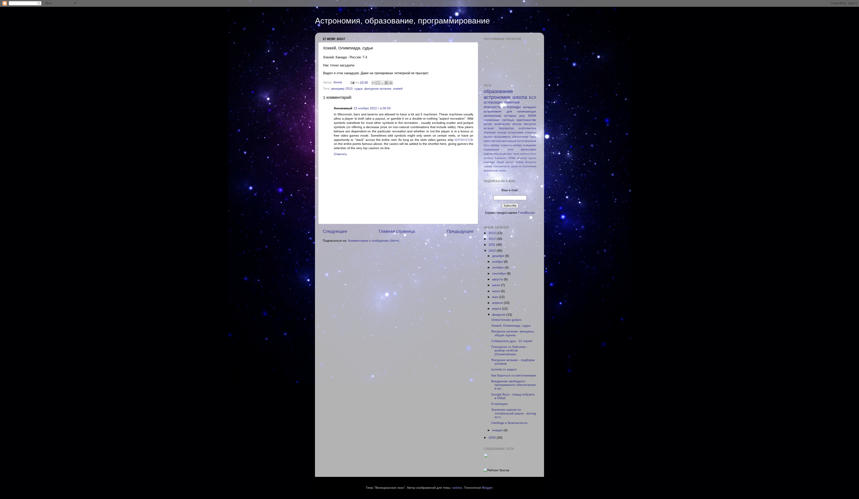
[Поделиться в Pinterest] (391, 82)
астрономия (497, 97)
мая (495, 297)
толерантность (501, 166)
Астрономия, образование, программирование (402, 20)
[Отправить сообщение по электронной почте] (352, 82)
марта (497, 308)
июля (496, 285)
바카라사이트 (464, 140)
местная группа (526, 158)
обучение (490, 132)
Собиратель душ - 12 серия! (512, 341)
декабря (498, 256)
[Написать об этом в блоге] (378, 82)
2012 (493, 239)
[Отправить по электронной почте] (374, 82)
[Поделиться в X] (382, 82)
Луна (533, 136)
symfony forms (528, 153)
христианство (526, 120)
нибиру (495, 145)
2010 (493, 250)
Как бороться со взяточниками (513, 375)
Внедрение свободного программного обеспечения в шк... (513, 385)
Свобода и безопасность (509, 423)
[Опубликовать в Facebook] (386, 82)
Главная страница (397, 231)
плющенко (529, 145)
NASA (532, 115)
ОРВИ (511, 158)
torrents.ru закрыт (504, 369)
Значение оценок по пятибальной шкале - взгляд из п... (513, 413)
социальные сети (498, 149)
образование (498, 91)
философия (528, 149)
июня (496, 291)
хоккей (398, 88)
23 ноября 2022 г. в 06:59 (372, 108)
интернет (529, 107)
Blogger (487, 487)
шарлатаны (491, 153)
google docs (505, 153)
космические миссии (508, 124)
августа (498, 279)
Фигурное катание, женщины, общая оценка (513, 333)
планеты (530, 132)
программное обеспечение (511, 136)
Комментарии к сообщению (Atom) (373, 240)
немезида (489, 162)
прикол (488, 136)
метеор (496, 141)
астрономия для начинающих (510, 111)
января (498, 430)
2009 (493, 437)
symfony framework (495, 158)
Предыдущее (460, 231)
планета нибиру (511, 145)
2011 (492, 244)
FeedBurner (526, 212)
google (488, 124)
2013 (493, 233)
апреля (498, 302)
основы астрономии (510, 132)
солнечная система (499, 120)
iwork (516, 153)
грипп (487, 141)
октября (498, 267)
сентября (499, 273)
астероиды (512, 107)
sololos (457, 487)
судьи (358, 88)
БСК (532, 97)
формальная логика (495, 170)
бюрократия (506, 128)
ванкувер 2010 (342, 88)
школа (519, 97)
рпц (522, 115)
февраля (499, 314)
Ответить (340, 154)
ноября (498, 261)
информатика (527, 128)
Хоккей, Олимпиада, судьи (510, 325)
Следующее (335, 231)
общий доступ (505, 162)
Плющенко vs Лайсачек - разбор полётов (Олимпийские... (509, 350)
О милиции (499, 404)
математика (492, 115)
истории (510, 115)
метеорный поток (513, 141)
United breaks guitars (506, 319)
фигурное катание (377, 88)
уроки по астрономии (523, 166)
